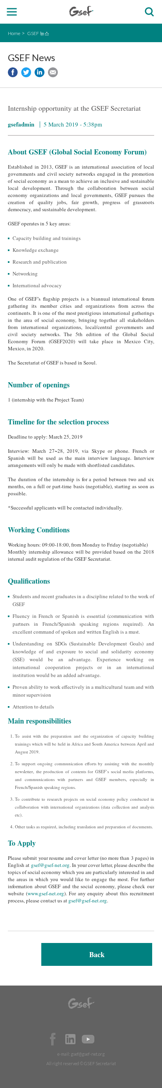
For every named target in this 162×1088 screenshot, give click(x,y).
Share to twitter (26, 72)
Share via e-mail (53, 72)
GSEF (81, 11)
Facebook (52, 1039)
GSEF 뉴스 (38, 33)
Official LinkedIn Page (70, 1039)
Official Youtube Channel (88, 1039)
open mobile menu (12, 12)
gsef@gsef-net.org (50, 865)
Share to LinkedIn (39, 72)
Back (97, 954)
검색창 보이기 (149, 12)
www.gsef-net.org (46, 893)
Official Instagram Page (105, 1039)
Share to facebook (13, 72)
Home (14, 33)
